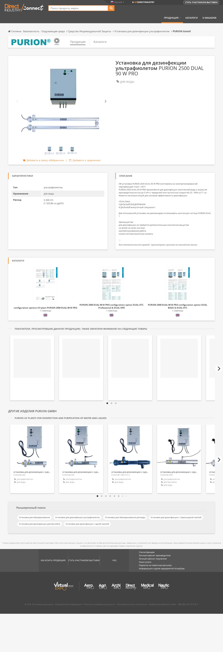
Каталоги (191, 17)
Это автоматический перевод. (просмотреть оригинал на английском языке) (158, 244)
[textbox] (78, 8)
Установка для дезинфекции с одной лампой (87, 524)
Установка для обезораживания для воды (125, 517)
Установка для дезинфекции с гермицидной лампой (176, 517)
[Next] (105, 101)
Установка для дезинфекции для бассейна (39, 524)
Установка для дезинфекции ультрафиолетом (77, 517)
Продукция (171, 17)
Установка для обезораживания (34, 517)
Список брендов (146, 552)
